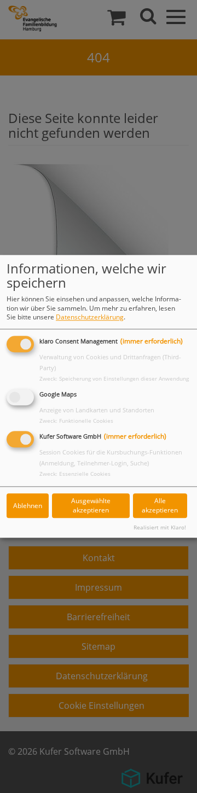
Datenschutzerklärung (90, 317)
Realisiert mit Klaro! (160, 527)
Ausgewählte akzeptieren (91, 506)
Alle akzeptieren (160, 506)
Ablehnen (27, 505)
